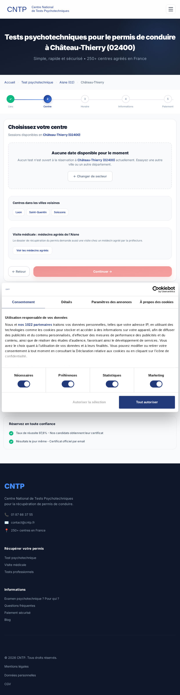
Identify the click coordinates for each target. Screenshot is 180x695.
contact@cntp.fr (23, 522)
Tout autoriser (147, 402)
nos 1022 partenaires (35, 324)
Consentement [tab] (23, 302)
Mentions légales (16, 666)
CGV (7, 684)
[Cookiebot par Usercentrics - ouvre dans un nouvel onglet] (156, 289)
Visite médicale (15, 565)
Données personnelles (20, 675)
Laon (19, 212)
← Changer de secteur (90, 176)
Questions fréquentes (19, 605)
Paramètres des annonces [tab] (112, 302)
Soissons (60, 212)
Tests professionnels (19, 572)
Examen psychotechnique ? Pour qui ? (31, 598)
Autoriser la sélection (89, 402)
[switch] (68, 383)
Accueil (9, 82)
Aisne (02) (66, 82)
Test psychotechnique (37, 82)
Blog (7, 619)
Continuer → (102, 271)
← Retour (19, 271)
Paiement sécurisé (17, 612)
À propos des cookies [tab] (157, 302)
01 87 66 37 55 (22, 514)
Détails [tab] (66, 302)
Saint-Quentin (38, 212)
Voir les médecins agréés (32, 250)
